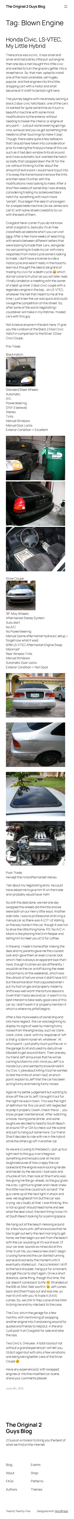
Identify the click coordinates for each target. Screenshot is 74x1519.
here (9, 236)
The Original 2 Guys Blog (25, 6)
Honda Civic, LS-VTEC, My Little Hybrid (34, 42)
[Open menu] (65, 6)
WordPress (61, 1511)
